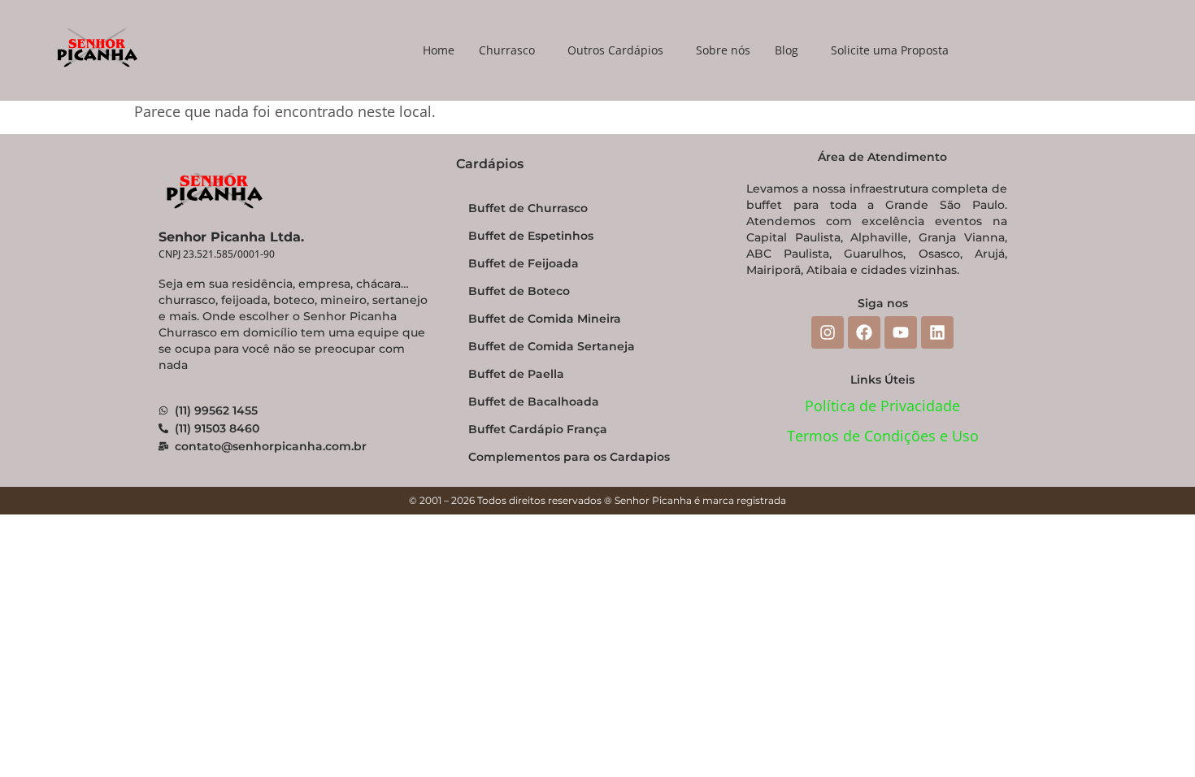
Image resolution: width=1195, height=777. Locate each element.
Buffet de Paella (516, 374)
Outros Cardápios (615, 50)
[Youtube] (900, 332)
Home (438, 50)
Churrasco (507, 50)
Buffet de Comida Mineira (544, 318)
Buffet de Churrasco (528, 208)
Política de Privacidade (882, 405)
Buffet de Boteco (519, 291)
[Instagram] (827, 332)
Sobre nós (723, 50)
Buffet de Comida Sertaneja (551, 346)
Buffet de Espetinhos (530, 235)
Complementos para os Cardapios (569, 456)
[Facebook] (864, 332)
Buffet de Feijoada (523, 263)
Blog (786, 50)
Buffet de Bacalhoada (533, 401)
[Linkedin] (937, 332)
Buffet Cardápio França (537, 429)
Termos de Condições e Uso (883, 435)
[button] (511, 50)
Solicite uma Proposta (890, 50)
